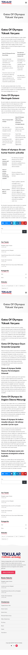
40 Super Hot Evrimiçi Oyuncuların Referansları (12, 264)
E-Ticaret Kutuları (10, 285)
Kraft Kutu (22, 285)
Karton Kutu (4, 612)
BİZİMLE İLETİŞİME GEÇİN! (8, 572)
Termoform (4, 632)
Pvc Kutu (3, 622)
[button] (26, 2)
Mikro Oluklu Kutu (5, 619)
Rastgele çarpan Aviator (6, 245)
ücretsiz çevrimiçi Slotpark (7, 250)
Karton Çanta (4, 608)
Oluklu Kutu (5, 288)
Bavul (2, 625)
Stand (2, 629)
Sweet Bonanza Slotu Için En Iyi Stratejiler (11, 255)
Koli (2, 274)
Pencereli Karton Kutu (6, 615)
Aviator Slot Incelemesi (6, 260)
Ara (2, 228)
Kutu (2, 277)
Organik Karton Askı (5, 605)
